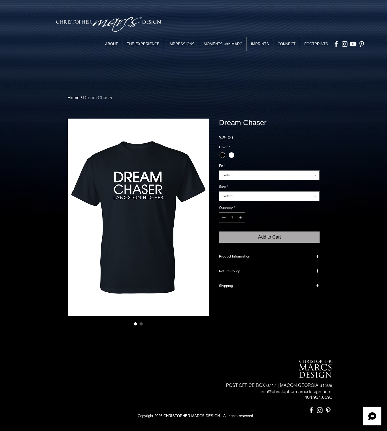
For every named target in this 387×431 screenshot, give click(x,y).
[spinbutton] (232, 217)
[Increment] (241, 217)
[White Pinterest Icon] (361, 44)
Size (223, 187)
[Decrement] (223, 217)
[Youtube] (353, 44)
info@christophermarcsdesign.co (292, 391)
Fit (222, 166)
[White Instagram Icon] (344, 44)
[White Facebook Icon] (336, 44)
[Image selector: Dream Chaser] (135, 324)
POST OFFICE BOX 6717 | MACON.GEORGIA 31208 (279, 385)
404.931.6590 (318, 397)
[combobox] (269, 175)
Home (73, 97)
